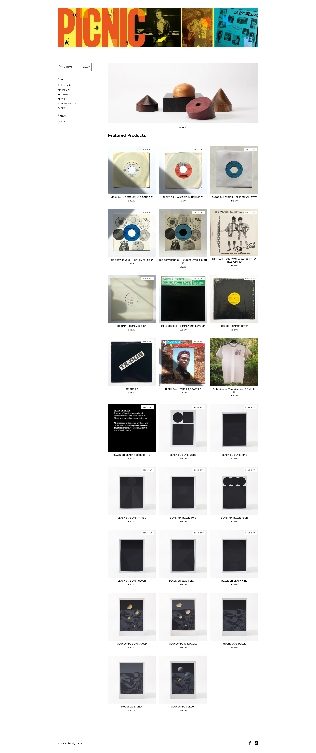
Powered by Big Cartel (70, 743)
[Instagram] (256, 743)
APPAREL (63, 99)
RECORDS (63, 94)
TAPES (61, 108)
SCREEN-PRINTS (67, 103)
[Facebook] (249, 743)
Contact (62, 121)
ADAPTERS (64, 89)
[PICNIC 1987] (158, 27)
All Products (64, 85)
